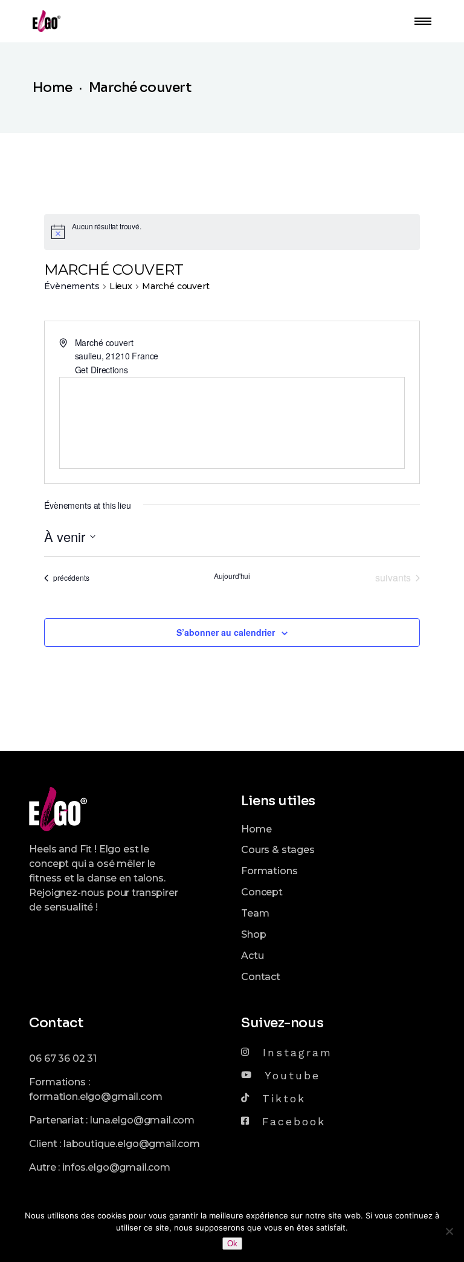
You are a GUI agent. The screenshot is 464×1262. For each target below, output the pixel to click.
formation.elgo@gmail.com (95, 1096)
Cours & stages (278, 849)
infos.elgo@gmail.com (116, 1167)
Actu (252, 955)
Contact (260, 976)
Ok (232, 1243)
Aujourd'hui (232, 576)
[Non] (449, 1231)
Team (255, 913)
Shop (253, 934)
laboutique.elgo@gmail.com (131, 1143)
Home (256, 829)
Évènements (71, 286)
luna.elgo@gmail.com (142, 1120)
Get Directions (101, 370)
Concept (262, 892)
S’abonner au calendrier (225, 632)
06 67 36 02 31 (63, 1058)
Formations (269, 871)
